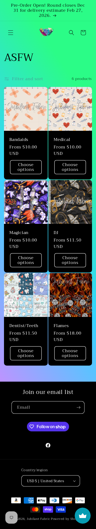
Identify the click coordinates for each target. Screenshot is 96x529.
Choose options (26, 167)
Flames (61, 325)
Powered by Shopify (66, 519)
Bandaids (18, 139)
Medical (62, 139)
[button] (11, 33)
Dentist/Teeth (23, 325)
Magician (19, 232)
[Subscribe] (78, 407)
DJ (56, 232)
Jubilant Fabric (38, 519)
